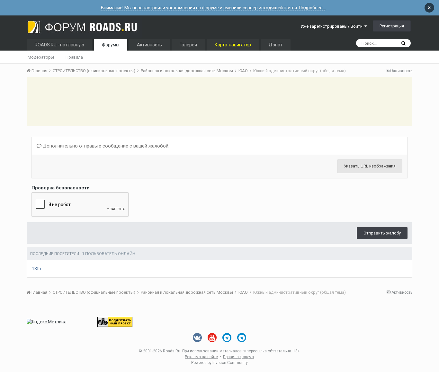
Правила (74, 57)
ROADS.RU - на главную (59, 44)
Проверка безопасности (60, 188)
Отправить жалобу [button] (382, 233)
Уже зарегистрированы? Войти (332, 26)
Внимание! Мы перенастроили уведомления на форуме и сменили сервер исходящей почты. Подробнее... (213, 7)
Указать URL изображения (370, 166)
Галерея (188, 44)
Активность (149, 44)
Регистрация (392, 26)
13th (36, 268)
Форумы (110, 44)
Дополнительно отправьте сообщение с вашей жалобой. (105, 146)
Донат (275, 44)
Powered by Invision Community (219, 362)
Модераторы (41, 57)
